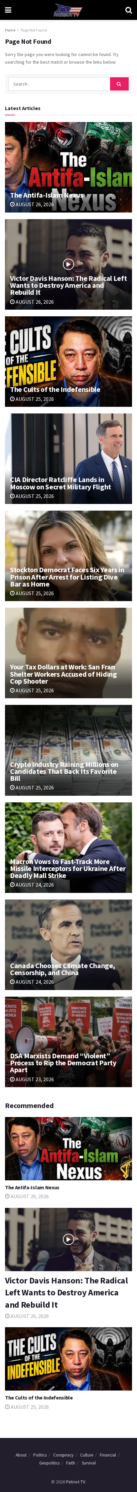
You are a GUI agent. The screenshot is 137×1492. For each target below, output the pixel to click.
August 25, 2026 (34, 399)
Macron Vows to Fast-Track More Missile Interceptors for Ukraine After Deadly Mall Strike (67, 868)
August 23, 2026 (34, 1079)
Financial (108, 1455)
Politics (40, 1455)
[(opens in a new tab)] (68, 167)
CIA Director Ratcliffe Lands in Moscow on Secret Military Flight (60, 483)
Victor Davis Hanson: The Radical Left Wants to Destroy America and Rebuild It (68, 285)
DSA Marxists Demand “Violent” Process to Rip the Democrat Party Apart (63, 1062)
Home (10, 30)
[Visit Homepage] (68, 10)
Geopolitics (49, 1463)
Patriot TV (75, 1482)
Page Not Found (34, 30)
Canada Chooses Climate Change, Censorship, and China (62, 969)
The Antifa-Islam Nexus (46, 195)
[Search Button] (128, 10)
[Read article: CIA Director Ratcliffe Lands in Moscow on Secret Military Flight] (68, 458)
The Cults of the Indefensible (55, 389)
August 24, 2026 (34, 884)
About (21, 1455)
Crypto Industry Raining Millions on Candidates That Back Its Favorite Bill (64, 771)
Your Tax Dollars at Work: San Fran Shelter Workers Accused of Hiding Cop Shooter (63, 673)
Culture (86, 1455)
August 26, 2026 (34, 204)
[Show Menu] (8, 10)
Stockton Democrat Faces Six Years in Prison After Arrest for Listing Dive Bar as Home (67, 576)
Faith (70, 1463)
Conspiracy (63, 1455)
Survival (89, 1463)
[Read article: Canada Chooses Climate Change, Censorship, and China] (68, 945)
